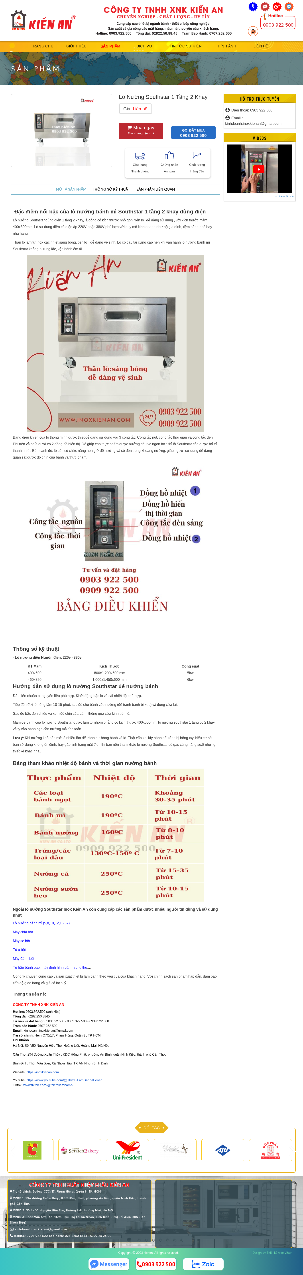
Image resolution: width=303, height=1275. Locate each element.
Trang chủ (42, 46)
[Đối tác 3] (79, 1150)
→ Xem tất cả (284, 196)
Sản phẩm (110, 46)
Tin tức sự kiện (186, 46)
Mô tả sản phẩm (71, 189)
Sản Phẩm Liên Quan (155, 189)
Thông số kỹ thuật (111, 189)
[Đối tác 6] (270, 1150)
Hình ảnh (227, 46)
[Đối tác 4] (127, 1150)
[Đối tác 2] (32, 1150)
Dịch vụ (144, 46)
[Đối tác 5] (175, 1150)
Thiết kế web (275, 1253)
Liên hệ (261, 46)
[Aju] (222, 1150)
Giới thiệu (76, 46)
